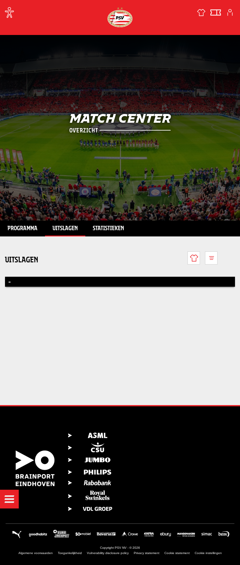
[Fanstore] (201, 12)
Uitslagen (65, 228)
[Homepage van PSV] (120, 17)
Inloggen (230, 12)
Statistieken (108, 228)
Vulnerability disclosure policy (108, 553)
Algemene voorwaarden (35, 553)
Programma (23, 228)
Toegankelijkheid (70, 553)
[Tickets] (215, 12)
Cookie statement (177, 553)
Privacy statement (146, 553)
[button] (9, 499)
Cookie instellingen (208, 553)
